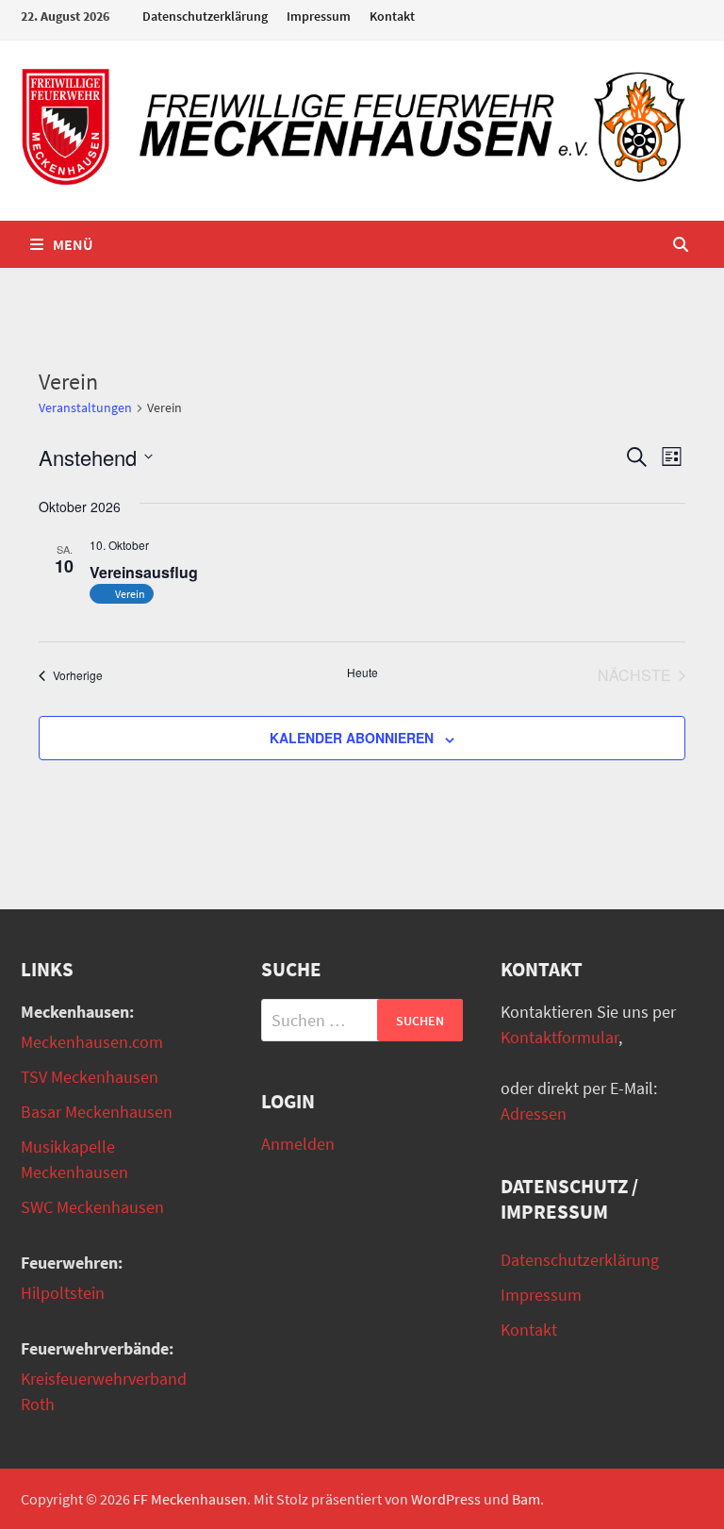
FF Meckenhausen (190, 1498)
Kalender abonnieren (352, 737)
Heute (362, 672)
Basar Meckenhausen (97, 1111)
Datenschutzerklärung (205, 16)
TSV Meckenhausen (89, 1077)
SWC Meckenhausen (92, 1207)
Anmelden (298, 1144)
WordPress (446, 1498)
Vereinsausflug (144, 572)
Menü (72, 244)
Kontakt (392, 16)
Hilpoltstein (63, 1293)
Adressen (534, 1113)
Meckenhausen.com (92, 1042)
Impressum (319, 16)
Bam (526, 1498)
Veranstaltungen (85, 407)
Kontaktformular (559, 1037)
